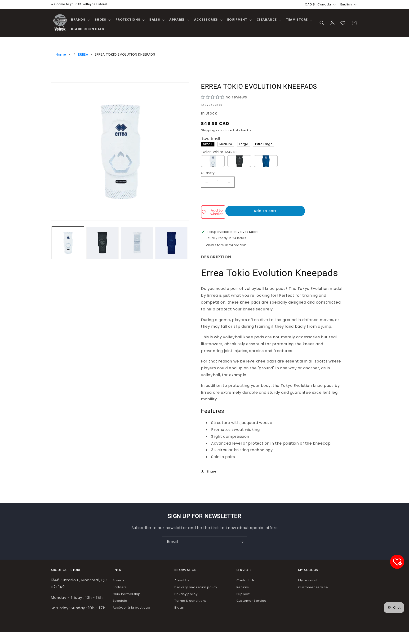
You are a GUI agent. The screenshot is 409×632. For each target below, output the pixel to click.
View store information (226, 245)
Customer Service (251, 600)
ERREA (83, 54)
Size (210, 138)
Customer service (313, 587)
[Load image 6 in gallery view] (171, 243)
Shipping (208, 130)
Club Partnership (127, 594)
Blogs (179, 607)
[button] (80, 20)
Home (61, 54)
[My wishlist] (343, 23)
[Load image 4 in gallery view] (102, 243)
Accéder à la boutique (131, 607)
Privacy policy (185, 594)
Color (219, 152)
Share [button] (211, 471)
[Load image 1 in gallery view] (68, 243)
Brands (118, 580)
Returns (242, 587)
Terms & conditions (190, 600)
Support (243, 594)
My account (307, 580)
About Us (181, 580)
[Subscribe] (241, 541)
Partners (120, 587)
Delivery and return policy (195, 587)
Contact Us (245, 580)
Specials (120, 600)
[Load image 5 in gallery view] (137, 243)
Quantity (207, 173)
